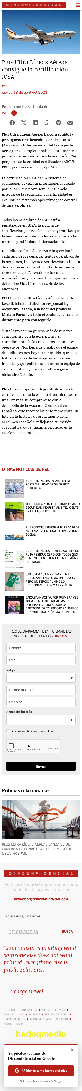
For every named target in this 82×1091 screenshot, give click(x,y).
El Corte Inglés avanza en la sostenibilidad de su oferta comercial (48, 484)
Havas (7, 1023)
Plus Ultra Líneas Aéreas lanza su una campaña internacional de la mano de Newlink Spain (37, 849)
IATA (5, 113)
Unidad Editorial (56, 1014)
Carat (20, 1023)
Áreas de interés (19, 712)
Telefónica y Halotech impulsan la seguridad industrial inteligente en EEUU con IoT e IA (53, 507)
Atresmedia (29, 1010)
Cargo (10, 669)
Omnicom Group (14, 1019)
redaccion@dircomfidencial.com (41, 899)
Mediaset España (53, 1010)
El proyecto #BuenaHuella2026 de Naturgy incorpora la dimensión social (52, 531)
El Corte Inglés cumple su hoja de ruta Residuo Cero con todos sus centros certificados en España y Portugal (52, 556)
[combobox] (30, 931)
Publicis (34, 1014)
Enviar (41, 766)
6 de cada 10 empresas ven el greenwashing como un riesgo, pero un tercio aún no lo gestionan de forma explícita (50, 579)
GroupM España (40, 1019)
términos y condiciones (40, 731)
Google (8, 1014)
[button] (12, 123)
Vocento (62, 1019)
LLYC (21, 1014)
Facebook (10, 1010)
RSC (5, 86)
